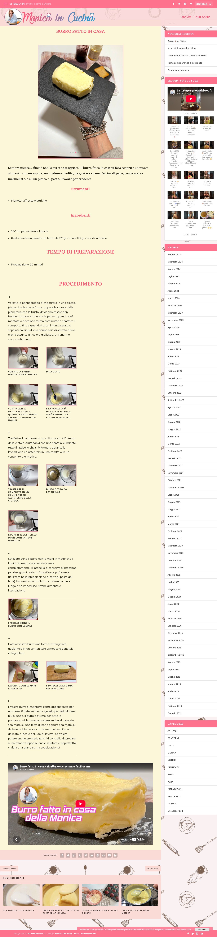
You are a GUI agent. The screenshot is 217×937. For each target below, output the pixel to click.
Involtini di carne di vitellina (38, 3)
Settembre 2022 (176, 400)
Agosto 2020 (174, 574)
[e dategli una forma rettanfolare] (61, 681)
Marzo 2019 (174, 698)
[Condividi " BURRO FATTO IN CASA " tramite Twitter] (68, 855)
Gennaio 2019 (174, 713)
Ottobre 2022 (174, 392)
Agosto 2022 (174, 407)
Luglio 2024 (173, 276)
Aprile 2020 (173, 604)
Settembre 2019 (176, 654)
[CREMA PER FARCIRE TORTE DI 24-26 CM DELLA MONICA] (61, 895)
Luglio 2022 (173, 414)
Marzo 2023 (174, 363)
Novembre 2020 (175, 553)
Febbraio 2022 (175, 451)
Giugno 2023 (174, 341)
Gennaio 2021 (174, 538)
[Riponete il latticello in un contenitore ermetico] (23, 530)
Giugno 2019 (174, 676)
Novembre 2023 (175, 320)
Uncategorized (175, 810)
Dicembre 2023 (175, 312)
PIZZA (170, 781)
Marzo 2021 (174, 524)
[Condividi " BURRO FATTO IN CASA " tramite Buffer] (98, 855)
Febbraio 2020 (175, 618)
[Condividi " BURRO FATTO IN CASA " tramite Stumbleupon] (103, 855)
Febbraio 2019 (175, 706)
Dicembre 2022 (175, 385)
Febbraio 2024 (175, 305)
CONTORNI (173, 738)
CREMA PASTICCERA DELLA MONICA (135, 911)
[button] (194, 113)
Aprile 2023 (173, 356)
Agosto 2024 (174, 269)
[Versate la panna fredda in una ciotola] (23, 367)
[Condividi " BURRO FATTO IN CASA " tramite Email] (109, 855)
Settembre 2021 (176, 487)
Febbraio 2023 (175, 371)
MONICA (172, 752)
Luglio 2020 (173, 582)
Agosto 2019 (174, 662)
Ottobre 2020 (174, 560)
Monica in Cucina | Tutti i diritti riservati (75, 933)
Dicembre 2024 (175, 261)
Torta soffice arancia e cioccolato (185, 62)
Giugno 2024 (174, 283)
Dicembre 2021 (175, 465)
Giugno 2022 (174, 422)
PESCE (171, 774)
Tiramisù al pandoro (178, 70)
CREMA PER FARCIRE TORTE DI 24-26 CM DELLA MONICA (61, 911)
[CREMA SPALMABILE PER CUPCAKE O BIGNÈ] (100, 895)
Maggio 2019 (174, 684)
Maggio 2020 (174, 596)
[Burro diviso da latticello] (61, 485)
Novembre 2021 (175, 472)
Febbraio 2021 (175, 531)
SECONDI (172, 803)
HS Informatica (35, 933)
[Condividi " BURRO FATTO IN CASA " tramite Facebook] (62, 855)
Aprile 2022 (173, 436)
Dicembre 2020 (175, 545)
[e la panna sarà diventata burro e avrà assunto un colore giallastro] (61, 404)
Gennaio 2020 (174, 625)
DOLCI (171, 745)
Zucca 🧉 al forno (177, 41)
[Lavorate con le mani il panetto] (23, 681)
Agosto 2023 (174, 327)
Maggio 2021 (174, 509)
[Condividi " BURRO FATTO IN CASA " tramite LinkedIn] (92, 855)
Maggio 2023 (174, 349)
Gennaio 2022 (174, 458)
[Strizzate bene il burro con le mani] (23, 618)
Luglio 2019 (173, 669)
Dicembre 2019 (175, 633)
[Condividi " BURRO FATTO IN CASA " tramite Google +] (74, 855)
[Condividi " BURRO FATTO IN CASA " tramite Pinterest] (86, 855)
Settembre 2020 (176, 567)
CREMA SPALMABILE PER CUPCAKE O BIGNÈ (100, 911)
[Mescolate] (61, 367)
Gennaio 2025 (174, 254)
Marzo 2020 (174, 611)
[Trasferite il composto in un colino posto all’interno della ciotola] (23, 485)
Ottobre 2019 (174, 647)
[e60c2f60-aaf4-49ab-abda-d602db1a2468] (80, 157)
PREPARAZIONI (175, 789)
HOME (186, 17)
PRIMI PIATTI (174, 796)
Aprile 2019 (173, 691)
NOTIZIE (172, 760)
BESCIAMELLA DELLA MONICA (18, 910)
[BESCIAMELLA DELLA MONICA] (21, 895)
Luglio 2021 (173, 494)
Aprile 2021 (173, 516)
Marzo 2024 (174, 298)
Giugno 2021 (174, 502)
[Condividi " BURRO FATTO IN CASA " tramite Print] (115, 855)
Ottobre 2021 (174, 480)
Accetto (202, 929)
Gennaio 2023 (174, 378)
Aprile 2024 (173, 290)
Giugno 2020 (174, 589)
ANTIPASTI (173, 730)
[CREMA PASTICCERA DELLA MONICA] (139, 895)
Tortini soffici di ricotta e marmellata (187, 55)
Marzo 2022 (174, 443)
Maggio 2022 (174, 429)
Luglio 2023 (173, 334)
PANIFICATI (173, 767)
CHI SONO (202, 17)
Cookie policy (186, 930)
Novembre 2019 (175, 640)
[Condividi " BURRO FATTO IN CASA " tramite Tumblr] (80, 855)
